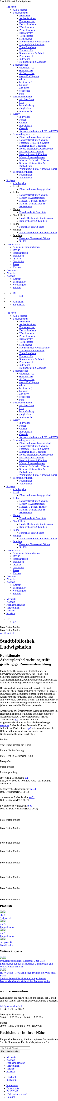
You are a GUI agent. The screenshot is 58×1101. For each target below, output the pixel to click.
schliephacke (25, 111)
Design (16, 249)
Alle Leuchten (20, 9)
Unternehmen (13, 244)
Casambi (23, 128)
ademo (22, 79)
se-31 (31, 797)
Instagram (11, 1079)
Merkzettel (11, 599)
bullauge (23, 85)
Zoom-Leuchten (27, 47)
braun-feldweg (26, 105)
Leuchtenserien (20, 64)
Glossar (23, 122)
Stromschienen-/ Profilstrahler (34, 41)
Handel (16, 515)
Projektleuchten (27, 56)
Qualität (17, 258)
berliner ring (25, 82)
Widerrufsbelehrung (16, 1094)
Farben (22, 119)
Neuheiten (24, 15)
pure (21, 93)
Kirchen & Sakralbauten (31, 151)
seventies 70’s (26, 70)
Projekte (10, 180)
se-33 (33, 789)
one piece (24, 87)
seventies (4, 725)
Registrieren (19, 304)
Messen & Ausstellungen (32, 157)
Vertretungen (25, 177)
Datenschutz (12, 1088)
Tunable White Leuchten (31, 44)
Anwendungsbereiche (24, 134)
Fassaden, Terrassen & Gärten (34, 238)
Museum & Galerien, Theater (34, 160)
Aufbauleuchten (27, 18)
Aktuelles (11, 273)
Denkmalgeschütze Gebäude (33, 140)
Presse (16, 264)
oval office (24, 90)
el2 (26, 777)
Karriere (17, 267)
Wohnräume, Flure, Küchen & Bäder (38, 168)
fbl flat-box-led (26, 73)
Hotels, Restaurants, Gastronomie (36, 148)
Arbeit (16, 492)
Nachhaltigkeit (20, 252)
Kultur (16, 498)
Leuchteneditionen (22, 96)
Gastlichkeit (19, 521)
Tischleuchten (26, 35)
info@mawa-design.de (11, 1006)
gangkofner (25, 108)
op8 (29, 728)
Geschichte (18, 261)
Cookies (10, 1097)
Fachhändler (25, 174)
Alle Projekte (19, 183)
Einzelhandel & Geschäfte (32, 145)
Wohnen (17, 535)
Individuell (24, 59)
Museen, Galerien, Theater (32, 200)
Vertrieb (17, 287)
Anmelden (18, 301)
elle (16, 719)
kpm (21, 102)
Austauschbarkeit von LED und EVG (38, 131)
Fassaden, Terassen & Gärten (34, 142)
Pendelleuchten (27, 30)
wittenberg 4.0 (26, 67)
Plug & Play (25, 125)
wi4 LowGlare (26, 99)
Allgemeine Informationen (26, 247)
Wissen (16, 114)
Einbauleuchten (27, 21)
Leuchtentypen (20, 12)
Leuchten (11, 6)
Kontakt (10, 276)
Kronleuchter (26, 33)
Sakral (16, 529)
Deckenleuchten (27, 24)
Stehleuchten (25, 38)
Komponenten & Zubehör (32, 61)
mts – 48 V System (29, 76)
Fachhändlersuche (15, 604)
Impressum (12, 1085)
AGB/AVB (12, 1091)
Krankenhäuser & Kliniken (33, 154)
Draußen (17, 541)
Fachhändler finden (23, 171)
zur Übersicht (7, 633)
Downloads (12, 270)
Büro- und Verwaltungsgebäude (35, 137)
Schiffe (23, 241)
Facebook (11, 1077)
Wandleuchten (26, 27)
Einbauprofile (26, 50)
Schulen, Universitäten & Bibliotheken (32, 164)
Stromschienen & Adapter (32, 53)
